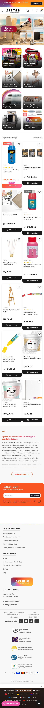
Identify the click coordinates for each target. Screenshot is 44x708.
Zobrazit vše (37, 138)
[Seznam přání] (37, 11)
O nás (5, 558)
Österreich (9, 694)
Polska (36, 691)
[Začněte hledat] (27, 10)
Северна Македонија (31, 701)
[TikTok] (36, 621)
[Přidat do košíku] (12, 186)
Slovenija (12, 697)
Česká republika (23, 691)
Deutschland (22, 694)
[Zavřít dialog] (41, 686)
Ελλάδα (32, 697)
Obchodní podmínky (10, 544)
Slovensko (9, 691)
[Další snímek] (41, 30)
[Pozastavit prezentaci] (17, 43)
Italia (23, 697)
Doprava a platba (9, 533)
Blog (4, 572)
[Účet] (32, 10)
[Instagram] (26, 621)
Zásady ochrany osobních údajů (14, 547)
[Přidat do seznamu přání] (19, 144)
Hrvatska (34, 694)
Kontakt (5, 569)
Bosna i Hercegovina (12, 701)
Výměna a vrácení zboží (11, 537)
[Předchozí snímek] (2, 30)
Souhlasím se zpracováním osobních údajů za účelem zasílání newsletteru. (19, 502)
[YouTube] (31, 621)
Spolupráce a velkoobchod (12, 562)
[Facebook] (21, 621)
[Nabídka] (2, 10)
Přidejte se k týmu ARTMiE (12, 565)
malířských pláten (30, 467)
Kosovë (22, 704)
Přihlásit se (35, 495)
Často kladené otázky (10, 540)
